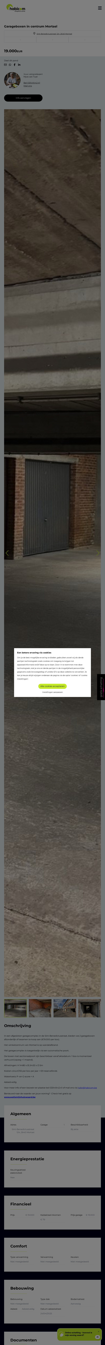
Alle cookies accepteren (52, 686)
